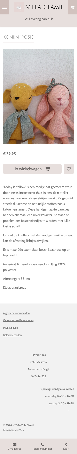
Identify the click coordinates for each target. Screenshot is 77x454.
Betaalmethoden (12, 334)
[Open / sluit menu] (4, 7)
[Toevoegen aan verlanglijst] (69, 169)
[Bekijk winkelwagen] (72, 7)
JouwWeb (19, 430)
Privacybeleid (10, 327)
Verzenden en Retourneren (18, 320)
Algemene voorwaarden (16, 313)
